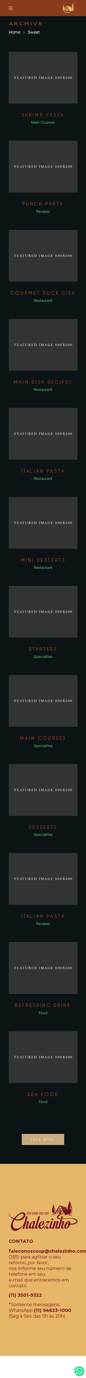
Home (14, 32)
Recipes (43, 211)
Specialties (43, 656)
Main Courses (43, 122)
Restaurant (43, 300)
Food (43, 1012)
